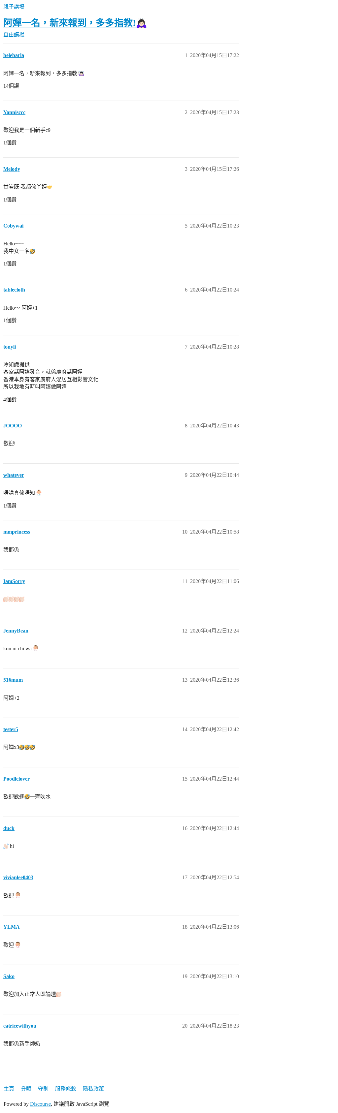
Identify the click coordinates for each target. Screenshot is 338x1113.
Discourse (40, 1104)
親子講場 (13, 7)
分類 (26, 1089)
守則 (43, 1089)
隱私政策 (93, 1089)
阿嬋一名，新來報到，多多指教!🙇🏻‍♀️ (75, 23)
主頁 (9, 1089)
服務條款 (65, 1089)
